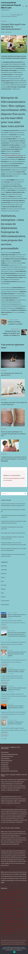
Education (3, 573)
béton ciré (15, 895)
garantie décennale (19, 907)
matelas (24, 913)
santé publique (20, 924)
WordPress (23, 944)
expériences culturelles (8, 904)
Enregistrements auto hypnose (9, 771)
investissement (20, 911)
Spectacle (11, 927)
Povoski (2, 32)
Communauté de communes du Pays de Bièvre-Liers (11, 5)
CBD (20, 895)
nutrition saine (20, 915)
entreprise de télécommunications (13, 155)
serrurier (4, 927)
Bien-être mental (6, 895)
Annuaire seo (4, 764)
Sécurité (3, 596)
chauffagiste (5, 898)
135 (5, 738)
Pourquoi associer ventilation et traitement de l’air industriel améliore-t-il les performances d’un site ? (13, 504)
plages (17, 918)
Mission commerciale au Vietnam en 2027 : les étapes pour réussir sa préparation (13, 549)
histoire (14, 909)
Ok (14, 952)
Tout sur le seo (5, 762)
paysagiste (4, 918)
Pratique (3, 21)
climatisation (14, 898)
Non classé (3, 585)
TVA (19, 929)
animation (4, 893)
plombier (20, 920)
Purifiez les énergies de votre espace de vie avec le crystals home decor (13, 555)
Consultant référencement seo (9, 754)
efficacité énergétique (8, 902)
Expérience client (20, 902)
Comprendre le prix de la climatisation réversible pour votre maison (13, 516)
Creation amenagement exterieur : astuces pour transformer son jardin (12, 537)
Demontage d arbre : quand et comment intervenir (13, 533)
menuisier (4, 915)
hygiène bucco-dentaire (8, 911)
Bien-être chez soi (13, 893)
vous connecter (14, 478)
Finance (3, 577)
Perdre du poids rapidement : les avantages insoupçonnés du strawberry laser (13, 434)
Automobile (4, 569)
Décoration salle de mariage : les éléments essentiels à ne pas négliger (17, 653)
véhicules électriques (13, 931)
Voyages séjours (5, 604)
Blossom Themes (11, 944)
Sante (2, 593)
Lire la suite (4, 627)
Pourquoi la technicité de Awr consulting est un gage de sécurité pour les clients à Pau (13, 522)
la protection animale (14, 913)
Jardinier (4, 913)
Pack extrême (5, 752)
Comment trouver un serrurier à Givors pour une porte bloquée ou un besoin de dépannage (13, 459)
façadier (18, 904)
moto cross (12, 915)
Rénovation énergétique (8, 924)
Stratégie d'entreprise (21, 927)
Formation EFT (5, 766)
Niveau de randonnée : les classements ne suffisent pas (13, 510)
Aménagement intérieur (18, 891)
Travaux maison (5, 600)
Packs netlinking (5, 758)
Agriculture (4, 565)
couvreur (21, 898)
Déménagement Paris (7, 756)
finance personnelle (7, 907)
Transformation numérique (9, 929)
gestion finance (6, 909)
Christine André (5, 768)
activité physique (5, 891)
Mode (2, 581)
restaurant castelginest (18, 922)
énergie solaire (6, 933)
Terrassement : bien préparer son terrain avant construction (12, 527)
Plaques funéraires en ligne (9, 920)
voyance (4, 931)
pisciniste (11, 918)
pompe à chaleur (6, 922)
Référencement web (6, 760)
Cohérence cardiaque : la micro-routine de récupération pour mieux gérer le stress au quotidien (13, 543)
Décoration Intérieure (8, 900)
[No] (26, 950)
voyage (23, 929)
